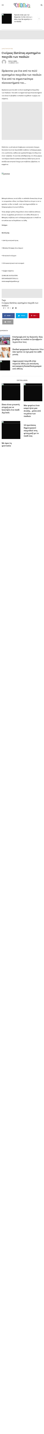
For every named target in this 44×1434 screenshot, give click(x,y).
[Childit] (22, 5)
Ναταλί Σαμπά (12, 61)
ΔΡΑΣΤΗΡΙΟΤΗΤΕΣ (7, 48)
